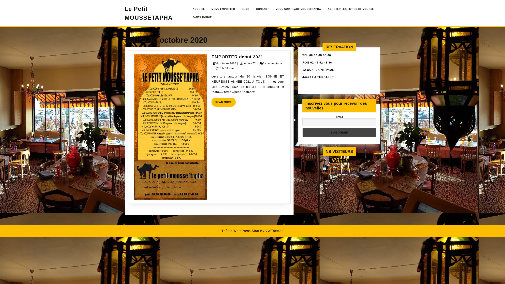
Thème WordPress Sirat (240, 231)
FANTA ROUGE (202, 17)
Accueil (199, 9)
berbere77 (249, 63)
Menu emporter (223, 9)
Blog (245, 9)
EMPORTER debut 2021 (237, 56)
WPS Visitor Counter (346, 173)
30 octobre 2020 (225, 63)
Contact (262, 9)
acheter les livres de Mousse (351, 9)
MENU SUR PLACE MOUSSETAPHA (298, 9)
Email (339, 116)
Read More (225, 104)
